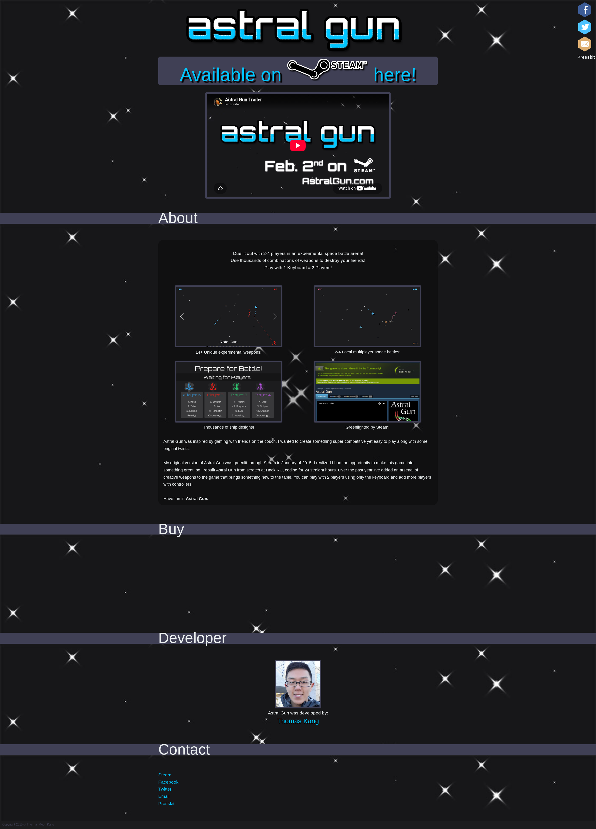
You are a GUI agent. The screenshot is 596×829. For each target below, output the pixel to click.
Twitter (164, 789)
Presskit (586, 57)
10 (236, 346)
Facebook (168, 782)
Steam (164, 774)
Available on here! (298, 74)
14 (249, 346)
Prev (182, 316)
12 (243, 346)
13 (246, 346)
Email (163, 796)
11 (239, 346)
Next (275, 316)
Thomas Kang (298, 721)
